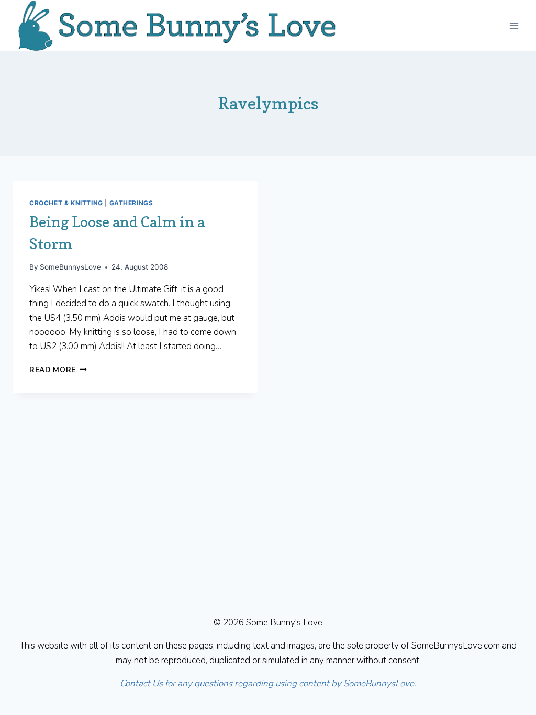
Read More (58, 370)
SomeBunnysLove (70, 267)
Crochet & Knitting (66, 203)
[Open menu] (513, 25)
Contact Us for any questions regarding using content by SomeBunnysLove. (268, 683)
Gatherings (131, 203)
